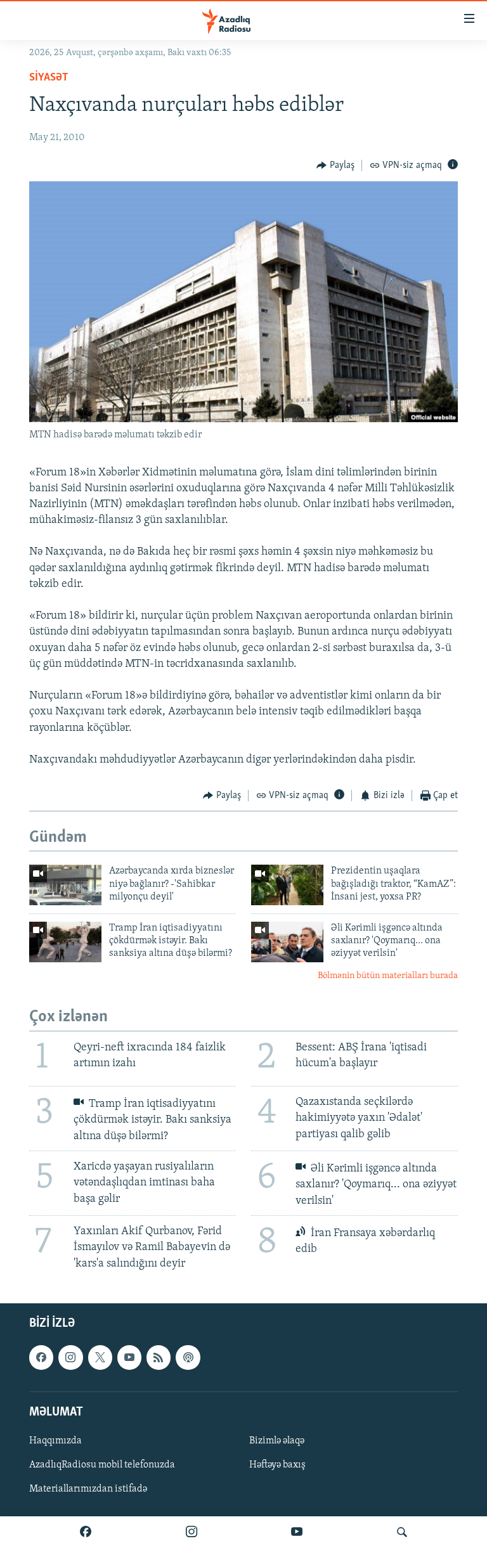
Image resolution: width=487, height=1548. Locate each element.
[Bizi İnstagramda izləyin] (191, 1532)
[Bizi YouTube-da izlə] (296, 1532)
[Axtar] (402, 1532)
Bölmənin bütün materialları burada (388, 976)
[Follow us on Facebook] (41, 1357)
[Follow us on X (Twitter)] (100, 1357)
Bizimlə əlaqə (276, 1441)
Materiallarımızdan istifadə (88, 1489)
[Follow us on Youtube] (129, 1357)
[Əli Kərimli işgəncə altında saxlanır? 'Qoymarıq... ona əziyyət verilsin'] (287, 942)
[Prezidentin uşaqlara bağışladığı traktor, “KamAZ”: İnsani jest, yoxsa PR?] (287, 885)
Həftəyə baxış (277, 1465)
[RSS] (158, 1357)
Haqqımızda (55, 1441)
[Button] (335, 165)
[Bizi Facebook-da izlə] (85, 1532)
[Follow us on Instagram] (70, 1357)
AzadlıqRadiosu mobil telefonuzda (102, 1465)
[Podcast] (188, 1357)
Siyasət (48, 78)
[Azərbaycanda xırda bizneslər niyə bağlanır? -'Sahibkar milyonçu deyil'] (65, 885)
